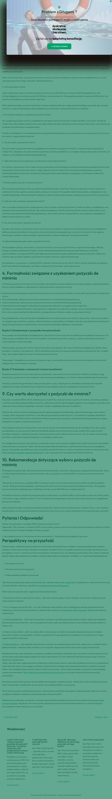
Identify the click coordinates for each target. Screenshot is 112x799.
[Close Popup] (110, 1)
